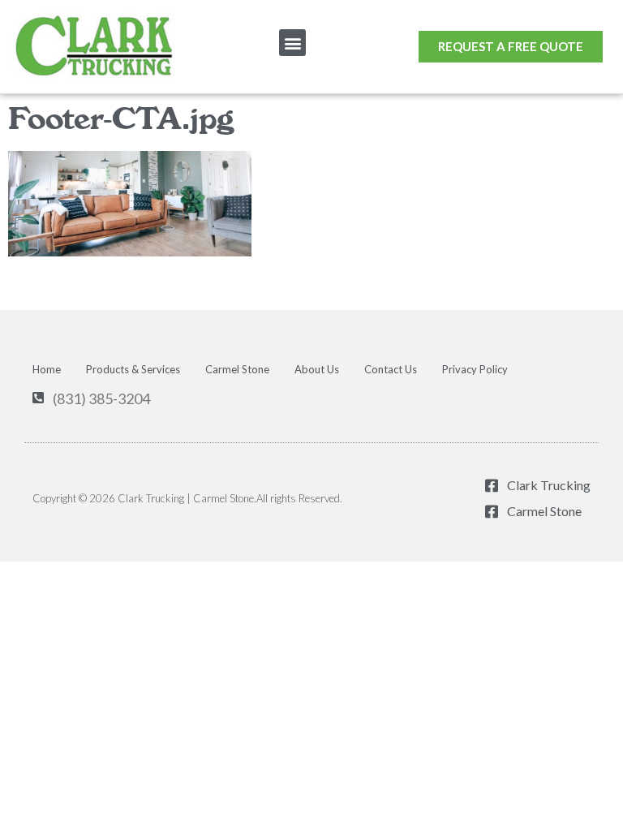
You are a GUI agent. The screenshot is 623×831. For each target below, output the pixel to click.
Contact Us (390, 369)
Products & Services (133, 369)
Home (46, 369)
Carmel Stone (237, 369)
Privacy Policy (475, 369)
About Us (316, 369)
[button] (292, 42)
